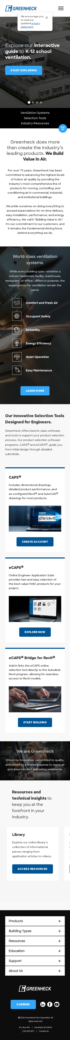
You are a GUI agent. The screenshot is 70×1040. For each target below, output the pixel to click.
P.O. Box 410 (24, 1027)
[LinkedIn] (42, 1004)
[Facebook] (49, 1004)
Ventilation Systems (35, 113)
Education (35, 951)
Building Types (35, 931)
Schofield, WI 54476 (43, 1027)
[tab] (29, 102)
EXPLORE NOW (35, 632)
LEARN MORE (35, 391)
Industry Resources (35, 123)
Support (35, 961)
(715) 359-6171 (28, 1031)
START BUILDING (35, 722)
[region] (35, 54)
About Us (35, 971)
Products (35, 921)
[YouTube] (56, 1004)
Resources (35, 941)
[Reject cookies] (47, 17)
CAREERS (23, 1004)
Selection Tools (35, 118)
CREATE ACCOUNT (35, 542)
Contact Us (44, 1031)
